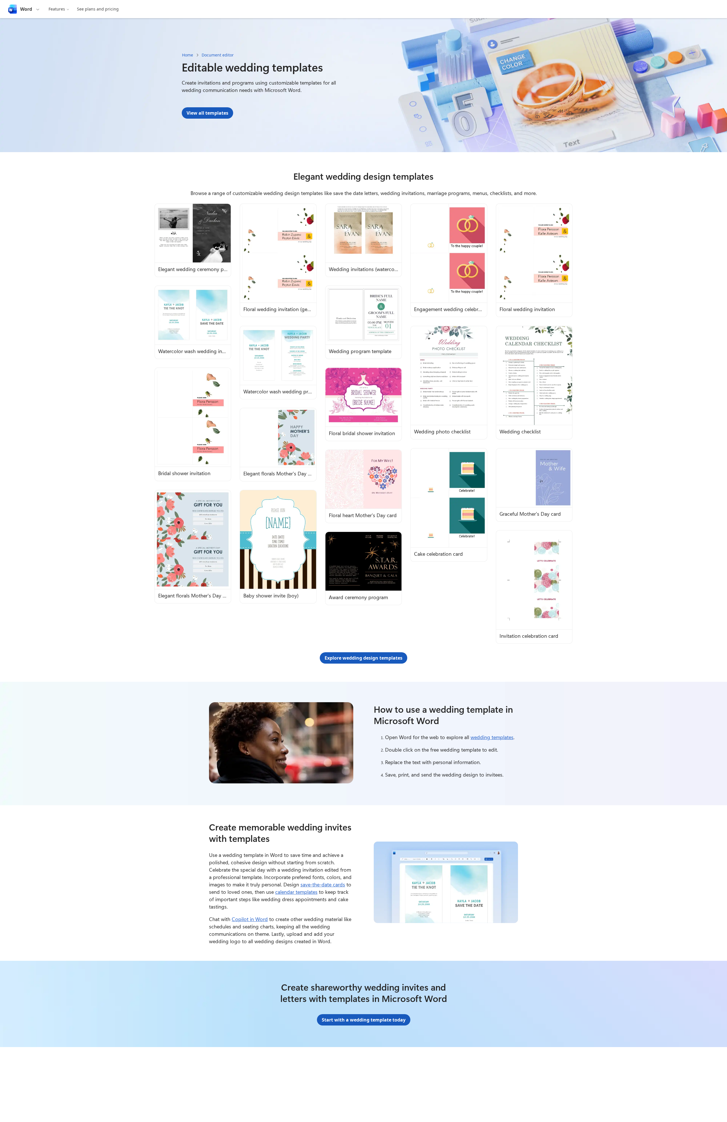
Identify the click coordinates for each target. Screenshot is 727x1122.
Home (187, 55)
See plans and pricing (98, 9)
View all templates (207, 113)
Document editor (218, 55)
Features (57, 9)
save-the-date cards (322, 884)
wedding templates (492, 737)
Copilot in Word (250, 919)
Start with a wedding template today (364, 1020)
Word (26, 9)
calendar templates (296, 891)
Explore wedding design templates (363, 658)
